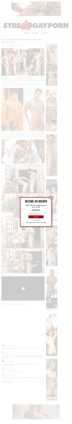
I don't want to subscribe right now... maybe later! (36, 222)
